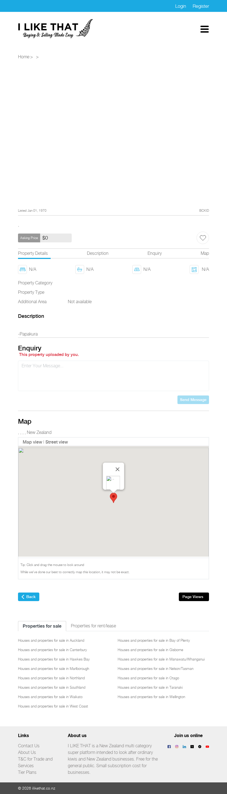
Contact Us (29, 745)
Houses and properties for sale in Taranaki (150, 687)
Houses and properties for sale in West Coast (53, 706)
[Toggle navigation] (204, 29)
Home (23, 56)
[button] (113, 498)
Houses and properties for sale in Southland (51, 687)
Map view (32, 442)
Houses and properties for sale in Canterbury (52, 650)
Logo (56, 29)
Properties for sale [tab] (42, 626)
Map (205, 253)
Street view (56, 442)
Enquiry (155, 253)
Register (201, 6)
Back (31, 596)
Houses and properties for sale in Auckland (51, 640)
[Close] (117, 469)
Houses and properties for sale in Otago (148, 678)
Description (98, 253)
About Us (27, 752)
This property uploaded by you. (49, 354)
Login (180, 6)
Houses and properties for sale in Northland (51, 678)
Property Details (33, 253)
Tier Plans (27, 772)
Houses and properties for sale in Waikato (50, 697)
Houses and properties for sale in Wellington (151, 697)
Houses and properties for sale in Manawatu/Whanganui (161, 659)
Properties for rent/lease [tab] (93, 625)
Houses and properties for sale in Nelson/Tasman (156, 668)
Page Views (192, 596)
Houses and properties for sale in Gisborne (150, 650)
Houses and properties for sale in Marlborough (53, 668)
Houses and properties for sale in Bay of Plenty (154, 640)
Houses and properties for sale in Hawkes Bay (54, 659)
